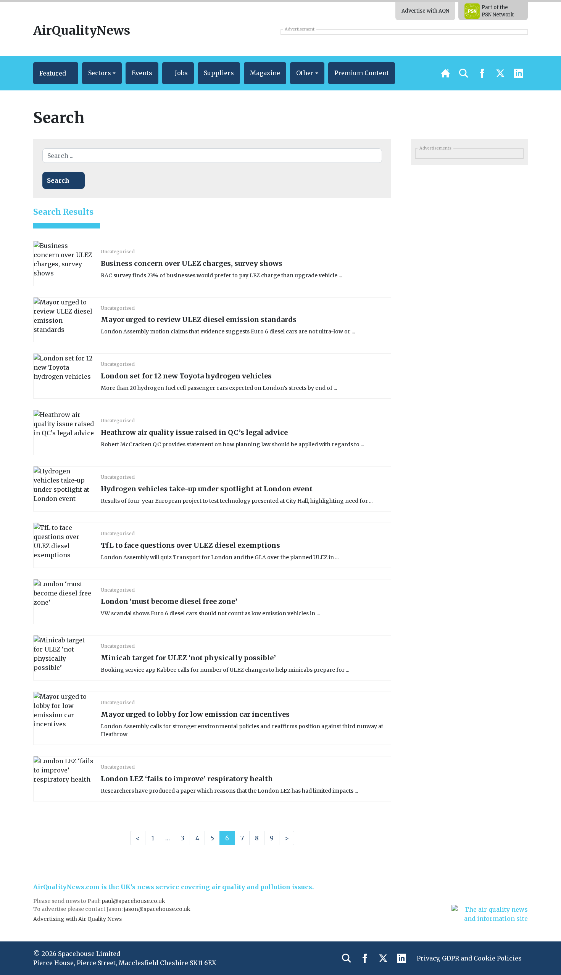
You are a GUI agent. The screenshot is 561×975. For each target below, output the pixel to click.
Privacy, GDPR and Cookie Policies (469, 958)
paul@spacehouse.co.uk (134, 901)
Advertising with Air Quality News (77, 918)
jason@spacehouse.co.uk (158, 909)
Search (58, 180)
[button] (55, 73)
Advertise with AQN (425, 11)
